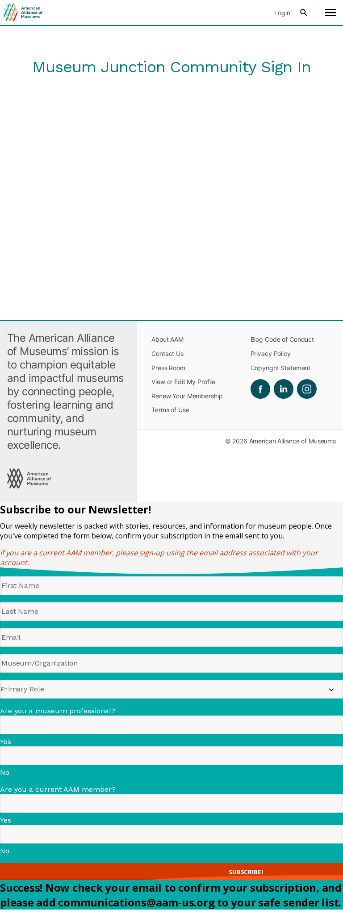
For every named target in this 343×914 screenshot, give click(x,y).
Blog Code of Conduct (282, 339)
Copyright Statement (281, 368)
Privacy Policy (271, 353)
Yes (5, 741)
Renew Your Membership (186, 396)
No (4, 772)
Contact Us (167, 353)
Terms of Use (170, 410)
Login (282, 13)
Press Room (168, 368)
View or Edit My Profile (183, 381)
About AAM (167, 339)
